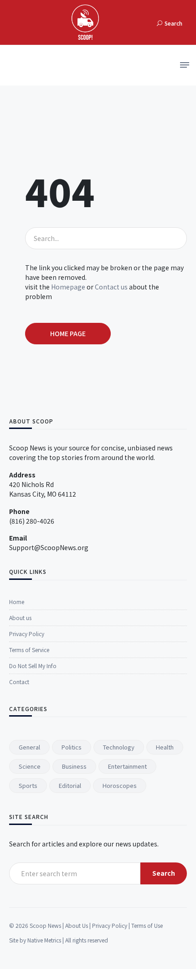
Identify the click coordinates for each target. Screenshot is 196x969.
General (29, 747)
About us (20, 617)
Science (30, 766)
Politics (72, 747)
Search (163, 873)
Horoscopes (120, 785)
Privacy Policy (26, 633)
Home (16, 601)
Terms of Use (147, 925)
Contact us (111, 286)
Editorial (70, 785)
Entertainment (127, 766)
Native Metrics (44, 940)
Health (165, 747)
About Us (76, 925)
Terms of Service (29, 649)
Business (74, 766)
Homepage (68, 286)
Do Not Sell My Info (33, 665)
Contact (19, 681)
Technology (118, 747)
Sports (28, 785)
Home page (68, 333)
